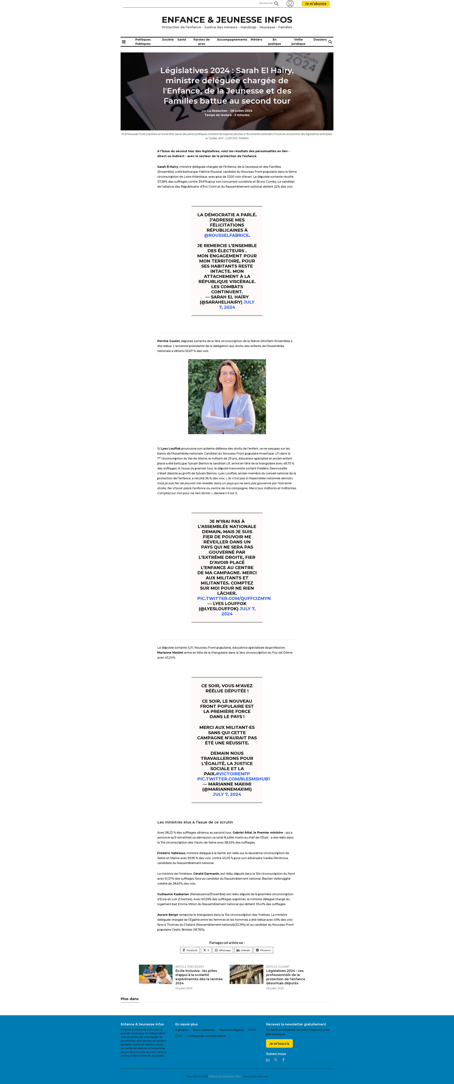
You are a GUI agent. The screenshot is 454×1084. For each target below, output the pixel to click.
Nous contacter (204, 1030)
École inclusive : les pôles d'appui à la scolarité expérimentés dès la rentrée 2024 (199, 977)
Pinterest (265, 950)
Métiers (256, 39)
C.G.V (178, 1036)
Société (168, 39)
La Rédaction (214, 110)
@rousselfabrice (226, 235)
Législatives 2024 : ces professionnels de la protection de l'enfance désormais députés (285, 977)
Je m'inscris (279, 1043)
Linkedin (245, 950)
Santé (181, 39)
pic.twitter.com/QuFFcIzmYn (234, 598)
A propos (182, 1030)
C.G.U (252, 1030)
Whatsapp (225, 950)
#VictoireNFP (233, 773)
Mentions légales (231, 1030)
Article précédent (189, 966)
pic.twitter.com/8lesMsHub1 (233, 778)
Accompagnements (232, 39)
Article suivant (277, 966)
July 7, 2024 (227, 794)
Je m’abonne (316, 3)
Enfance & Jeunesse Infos (227, 20)
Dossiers (320, 39)
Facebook (192, 950)
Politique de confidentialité (206, 1036)
